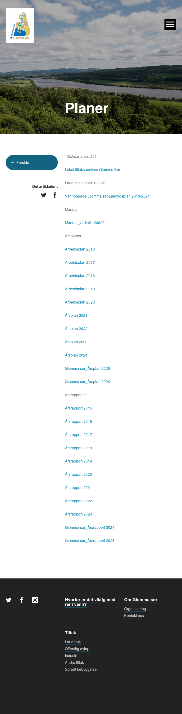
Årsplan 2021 (76, 315)
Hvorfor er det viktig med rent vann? (90, 601)
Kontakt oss (134, 615)
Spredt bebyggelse (81, 669)
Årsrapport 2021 (78, 487)
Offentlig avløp (77, 648)
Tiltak (70, 633)
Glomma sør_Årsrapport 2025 (89, 540)
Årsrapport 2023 (78, 514)
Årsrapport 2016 (78, 421)
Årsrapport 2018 (78, 447)
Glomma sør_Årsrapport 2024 (89, 527)
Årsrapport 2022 (78, 500)
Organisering (135, 608)
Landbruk (73, 641)
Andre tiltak (74, 662)
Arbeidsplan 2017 (80, 262)
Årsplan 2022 (76, 328)
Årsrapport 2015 (78, 408)
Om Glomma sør (140, 599)
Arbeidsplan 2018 (80, 275)
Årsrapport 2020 (78, 474)
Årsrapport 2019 (78, 461)
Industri (71, 655)
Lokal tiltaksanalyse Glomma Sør (92, 169)
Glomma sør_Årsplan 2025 (87, 368)
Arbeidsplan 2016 (80, 249)
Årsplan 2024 (76, 355)
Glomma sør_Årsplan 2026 (87, 381)
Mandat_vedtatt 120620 (85, 222)
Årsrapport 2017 (78, 434)
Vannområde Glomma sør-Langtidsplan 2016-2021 (107, 196)
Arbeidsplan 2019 (80, 288)
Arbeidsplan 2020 (80, 302)
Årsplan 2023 (76, 341)
